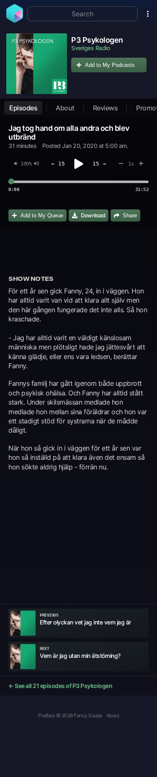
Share (130, 215)
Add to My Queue (42, 215)
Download (93, 215)
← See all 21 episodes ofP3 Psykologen (60, 685)
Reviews (105, 108)
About (65, 108)
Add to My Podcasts (110, 65)
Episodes (23, 108)
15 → (99, 163)
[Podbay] (14, 20)
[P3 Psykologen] (36, 63)
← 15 (58, 163)
